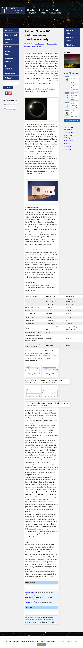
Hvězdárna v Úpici (31, 602)
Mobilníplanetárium (56, 11)
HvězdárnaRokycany (32, 11)
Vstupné (8, 46)
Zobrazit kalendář (71, 120)
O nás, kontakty (9, 52)
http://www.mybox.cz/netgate (35, 531)
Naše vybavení (9, 67)
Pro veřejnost (11, 35)
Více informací (72, 641)
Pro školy (9, 30)
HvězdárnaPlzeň (43, 11)
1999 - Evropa (68, 132)
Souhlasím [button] (41, 645)
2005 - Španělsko (69, 138)
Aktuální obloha (69, 31)
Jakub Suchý (39, 44)
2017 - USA (67, 149)
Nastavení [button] (61, 641)
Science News (30, 592)
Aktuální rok (71, 45)
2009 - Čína (67, 146)
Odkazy (8, 78)
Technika (27, 47)
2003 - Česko (68, 135)
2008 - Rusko (68, 143)
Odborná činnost (9, 60)
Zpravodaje (10, 73)
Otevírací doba (9, 40)
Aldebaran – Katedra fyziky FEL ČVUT (38, 597)
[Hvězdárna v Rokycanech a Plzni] (13, 10)
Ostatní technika (52, 44)
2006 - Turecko (69, 141)
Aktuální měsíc (69, 39)
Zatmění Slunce (36, 47)
